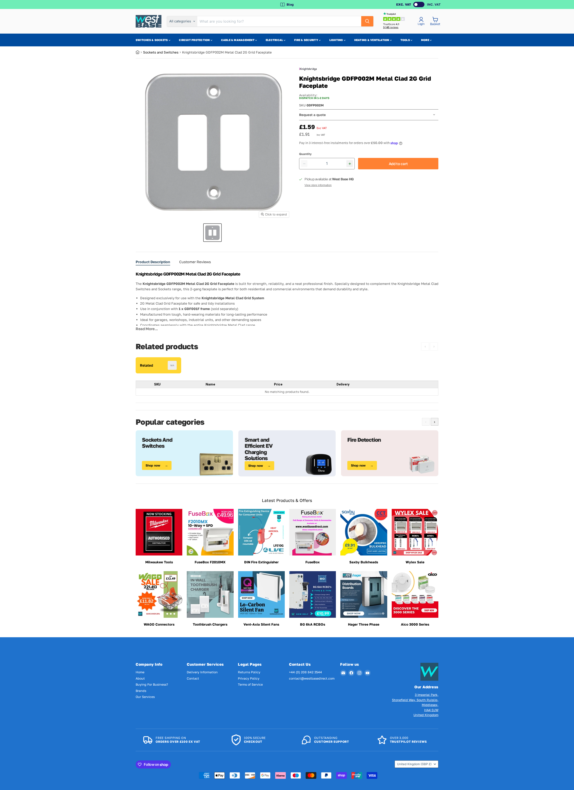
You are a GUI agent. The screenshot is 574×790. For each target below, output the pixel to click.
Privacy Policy (248, 678)
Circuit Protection (195, 40)
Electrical (275, 40)
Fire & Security (306, 40)
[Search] (367, 21)
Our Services (145, 697)
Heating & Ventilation (372, 40)
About (140, 678)
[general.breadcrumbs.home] (139, 52)
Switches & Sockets (152, 40)
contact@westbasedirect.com (312, 678)
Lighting (336, 40)
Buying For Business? (152, 684)
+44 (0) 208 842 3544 (305, 672)
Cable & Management (238, 40)
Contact (193, 678)
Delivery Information (202, 672)
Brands (141, 691)
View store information (318, 185)
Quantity (305, 154)
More (425, 40)
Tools (405, 40)
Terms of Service (250, 684)
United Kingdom (414, 764)
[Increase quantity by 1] (349, 163)
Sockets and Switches (160, 52)
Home (140, 672)
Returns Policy (249, 672)
